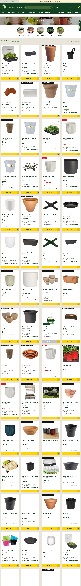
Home (36, 15)
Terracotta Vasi (26, 214)
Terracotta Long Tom (48, 63)
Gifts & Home (32, 12)
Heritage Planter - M (7, 364)
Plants (2, 12)
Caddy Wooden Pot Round (8, 476)
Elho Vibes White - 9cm (68, 138)
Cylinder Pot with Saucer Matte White (50, 551)
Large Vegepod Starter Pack (49, 476)
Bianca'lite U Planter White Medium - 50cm (28, 514)
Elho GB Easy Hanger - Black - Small (70, 64)
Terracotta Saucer (26, 364)
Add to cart (9, 78)
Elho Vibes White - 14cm (7, 402)
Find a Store (60, 7)
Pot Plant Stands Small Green (49, 252)
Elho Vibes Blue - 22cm (7, 440)
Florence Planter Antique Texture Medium (10, 327)
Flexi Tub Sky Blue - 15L (7, 550)
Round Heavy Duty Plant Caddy (29, 176)
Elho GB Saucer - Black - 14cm (29, 550)
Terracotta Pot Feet (7, 101)
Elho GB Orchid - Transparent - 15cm (70, 101)
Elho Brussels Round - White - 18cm (9, 252)
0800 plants (19, 7)
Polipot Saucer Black (68, 214)
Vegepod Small (66, 550)
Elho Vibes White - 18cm (48, 364)
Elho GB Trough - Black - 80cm (29, 63)
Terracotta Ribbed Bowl (28, 440)
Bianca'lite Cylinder (6, 289)
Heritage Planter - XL (7, 138)
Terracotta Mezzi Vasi (48, 513)
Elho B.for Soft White (27, 289)
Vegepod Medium (6, 63)
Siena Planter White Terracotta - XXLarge (70, 403)
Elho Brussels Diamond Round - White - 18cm (9, 215)
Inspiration (69, 12)
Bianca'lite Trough (26, 101)
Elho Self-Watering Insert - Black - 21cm (30, 477)
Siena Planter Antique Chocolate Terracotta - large (50, 290)
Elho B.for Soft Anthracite (69, 176)
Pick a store (6, 70)
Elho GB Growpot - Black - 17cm (70, 440)
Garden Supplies (11, 12)
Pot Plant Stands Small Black (49, 214)
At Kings (77, 12)
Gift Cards (41, 12)
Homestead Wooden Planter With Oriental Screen (30, 403)
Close (79, 20)
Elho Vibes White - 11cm (48, 176)
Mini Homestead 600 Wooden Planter (70, 327)
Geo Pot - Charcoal (27, 326)
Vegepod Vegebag (47, 402)
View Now (58, 1)
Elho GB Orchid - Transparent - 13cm (29, 139)
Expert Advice (61, 12)
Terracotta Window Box (68, 289)
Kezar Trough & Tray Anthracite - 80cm (30, 252)
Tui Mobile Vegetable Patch (49, 326)
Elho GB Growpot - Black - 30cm (9, 513)
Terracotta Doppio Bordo (49, 101)
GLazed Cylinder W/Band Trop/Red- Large (69, 364)
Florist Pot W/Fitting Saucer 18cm (51, 440)
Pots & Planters (21, 12)
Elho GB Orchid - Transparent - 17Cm (9, 177)
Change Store (13, 1)
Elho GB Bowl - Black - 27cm (69, 476)
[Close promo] (80, 1)
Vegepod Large (46, 138)
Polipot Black (66, 513)
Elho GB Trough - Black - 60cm (70, 252)
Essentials (47, 12)
